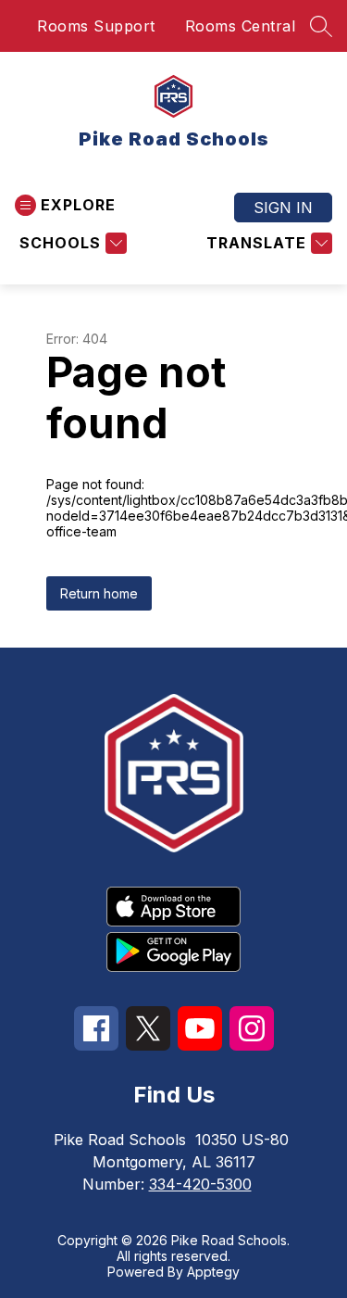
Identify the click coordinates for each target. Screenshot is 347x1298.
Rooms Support (96, 26)
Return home (99, 593)
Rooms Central (240, 26)
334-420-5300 (200, 1184)
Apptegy (213, 1271)
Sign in (283, 207)
